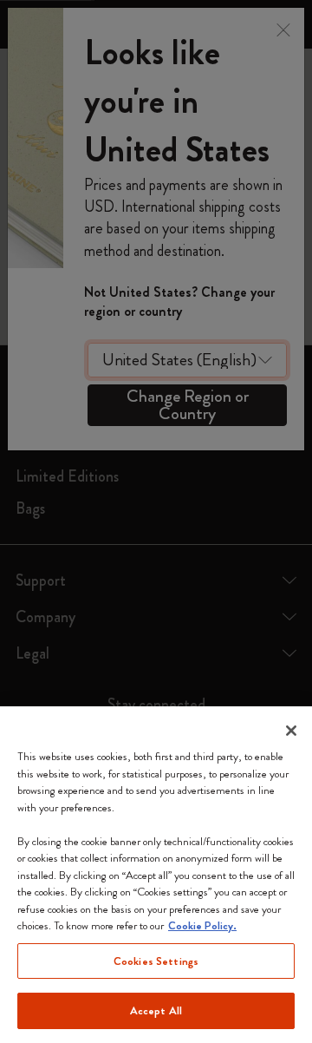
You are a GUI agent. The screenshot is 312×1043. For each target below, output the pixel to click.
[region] (156, 874)
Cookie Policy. (202, 925)
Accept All (156, 1010)
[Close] (291, 731)
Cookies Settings (156, 961)
